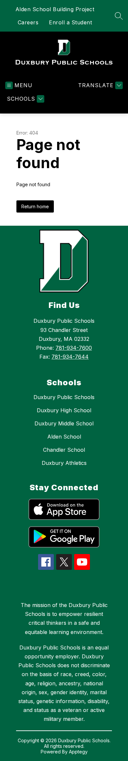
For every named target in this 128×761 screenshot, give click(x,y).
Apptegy (78, 751)
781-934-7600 (73, 347)
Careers (28, 22)
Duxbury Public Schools (64, 397)
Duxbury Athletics (64, 463)
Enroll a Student (70, 22)
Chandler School (64, 449)
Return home (35, 206)
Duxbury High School (64, 410)
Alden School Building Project (55, 9)
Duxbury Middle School (64, 423)
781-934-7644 (70, 356)
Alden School (64, 436)
